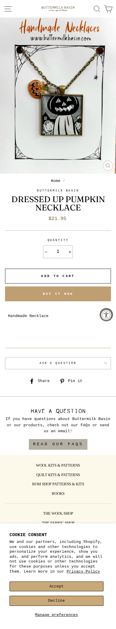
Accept (56, 586)
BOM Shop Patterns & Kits (58, 484)
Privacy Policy (83, 571)
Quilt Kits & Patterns (58, 475)
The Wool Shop (58, 514)
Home (55, 181)
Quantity (58, 240)
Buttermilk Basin (58, 190)
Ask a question (58, 363)
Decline (56, 600)
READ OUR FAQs (58, 444)
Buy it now (58, 294)
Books (58, 494)
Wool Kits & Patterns (58, 466)
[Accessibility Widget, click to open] (106, 314)
